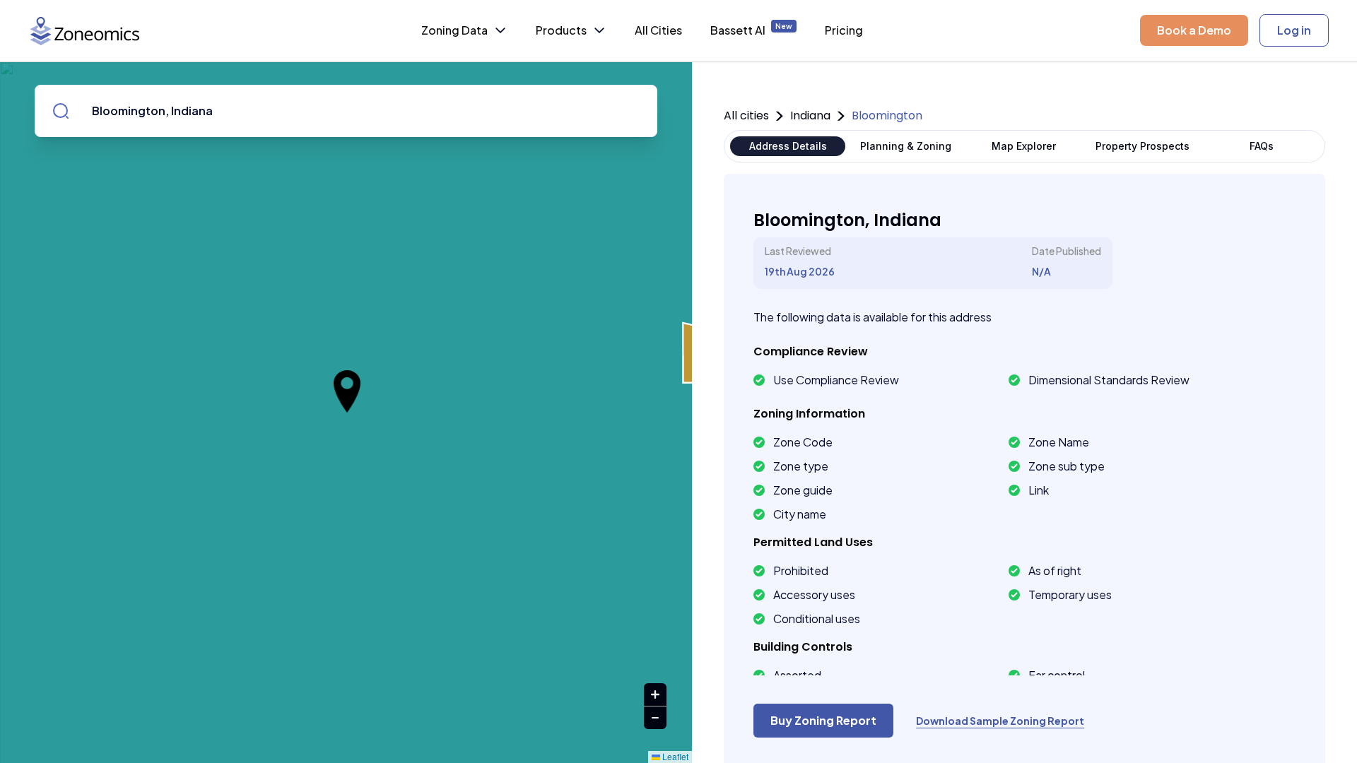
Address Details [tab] (788, 146)
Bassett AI (751, 29)
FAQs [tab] (1262, 146)
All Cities (658, 30)
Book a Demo (1194, 30)
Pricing (844, 30)
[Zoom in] (655, 694)
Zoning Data (454, 30)
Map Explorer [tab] (1024, 146)
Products (561, 30)
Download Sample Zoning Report (1000, 720)
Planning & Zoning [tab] (905, 146)
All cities (746, 115)
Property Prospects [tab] (1142, 146)
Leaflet (674, 756)
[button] (347, 391)
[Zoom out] (655, 717)
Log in (1294, 30)
